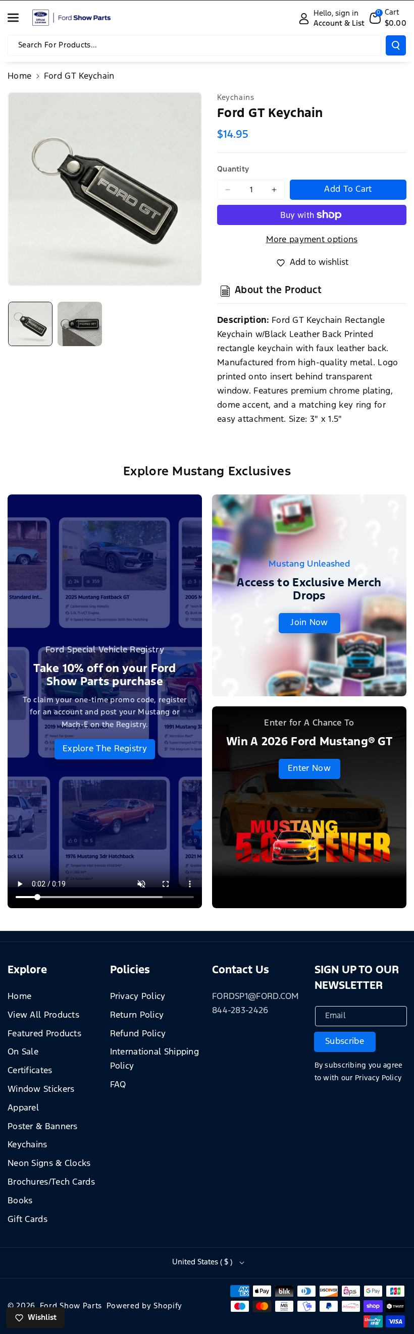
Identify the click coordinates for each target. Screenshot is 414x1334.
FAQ (118, 1085)
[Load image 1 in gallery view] (30, 324)
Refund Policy (138, 1034)
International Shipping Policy (154, 1059)
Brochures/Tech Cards (51, 1182)
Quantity (233, 169)
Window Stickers (41, 1089)
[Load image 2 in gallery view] (80, 324)
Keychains (27, 1145)
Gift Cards (27, 1220)
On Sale (23, 1052)
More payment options (312, 240)
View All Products (43, 1015)
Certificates (30, 1071)
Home (19, 76)
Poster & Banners (43, 1127)
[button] (19, 18)
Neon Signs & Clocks (49, 1164)
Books (20, 1201)
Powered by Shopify (145, 1306)
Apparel (23, 1108)
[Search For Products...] (396, 45)
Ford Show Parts (71, 1306)
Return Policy (137, 1015)
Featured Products (44, 1034)
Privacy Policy (138, 997)
